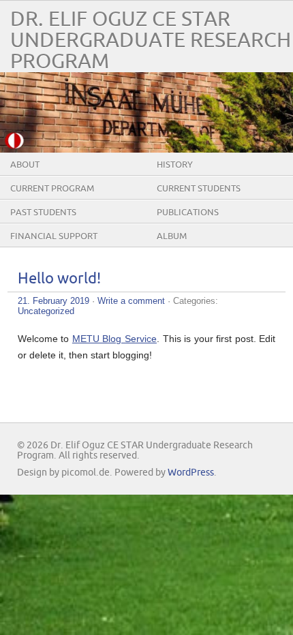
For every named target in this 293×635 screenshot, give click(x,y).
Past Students (43, 212)
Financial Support (53, 236)
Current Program (52, 188)
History (175, 165)
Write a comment (131, 301)
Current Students (199, 188)
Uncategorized (46, 311)
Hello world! (59, 279)
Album (172, 236)
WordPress (191, 472)
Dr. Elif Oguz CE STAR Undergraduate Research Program (150, 40)
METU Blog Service (114, 338)
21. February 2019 (53, 301)
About (25, 165)
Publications (188, 212)
